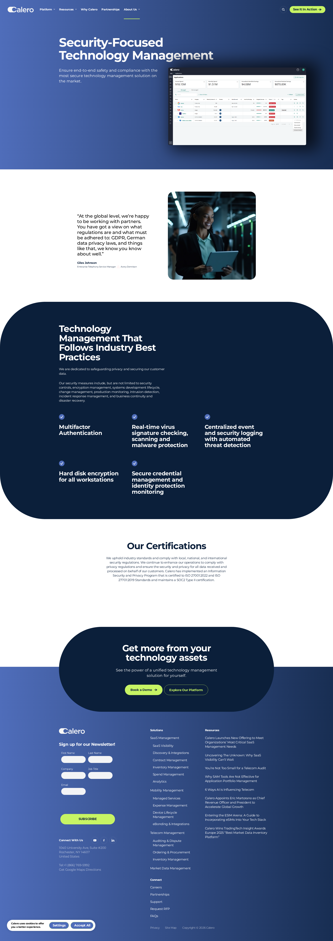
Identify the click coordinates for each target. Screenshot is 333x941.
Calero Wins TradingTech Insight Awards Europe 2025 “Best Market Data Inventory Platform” (236, 832)
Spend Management (168, 774)
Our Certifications (166, 546)
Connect (156, 879)
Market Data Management (170, 868)
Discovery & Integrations (171, 753)
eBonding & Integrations (171, 824)
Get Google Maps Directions (80, 870)
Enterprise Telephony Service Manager (96, 266)
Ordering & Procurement (171, 852)
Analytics (159, 781)
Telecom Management (167, 833)
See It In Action (305, 9)
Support (156, 902)
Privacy (155, 927)
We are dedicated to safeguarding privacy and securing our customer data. (112, 371)
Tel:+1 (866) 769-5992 (74, 865)
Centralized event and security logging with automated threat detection (234, 436)
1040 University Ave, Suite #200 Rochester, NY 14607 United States (82, 852)
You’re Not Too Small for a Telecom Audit (235, 768)
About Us (130, 9)
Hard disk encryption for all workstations (88, 476)
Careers (156, 887)
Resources (66, 9)
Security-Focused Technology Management (136, 49)
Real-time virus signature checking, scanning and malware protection (160, 436)
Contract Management (170, 760)
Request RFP (160, 909)
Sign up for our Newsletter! (87, 744)
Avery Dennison (129, 266)
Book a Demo (141, 690)
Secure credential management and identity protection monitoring (158, 482)
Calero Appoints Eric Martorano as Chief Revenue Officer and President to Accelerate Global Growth (235, 802)
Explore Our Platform (186, 690)
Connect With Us (71, 840)
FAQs (154, 916)
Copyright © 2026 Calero (198, 927)
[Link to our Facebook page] (103, 840)
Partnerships (110, 9)
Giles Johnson (87, 262)
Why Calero (89, 9)
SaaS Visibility (163, 746)
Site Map (171, 927)
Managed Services (166, 798)
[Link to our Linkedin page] (112, 840)
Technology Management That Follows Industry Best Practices (107, 343)
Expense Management (170, 805)
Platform (46, 9)
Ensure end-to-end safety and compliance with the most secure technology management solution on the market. (108, 75)
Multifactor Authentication (80, 430)
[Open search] (283, 9)
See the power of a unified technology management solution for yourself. (166, 673)
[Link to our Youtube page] (94, 840)
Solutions (156, 730)
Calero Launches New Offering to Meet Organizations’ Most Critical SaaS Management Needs (234, 742)
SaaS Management (164, 738)
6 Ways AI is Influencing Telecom (230, 790)
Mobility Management (166, 790)
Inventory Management (171, 767)
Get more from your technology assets (166, 653)
